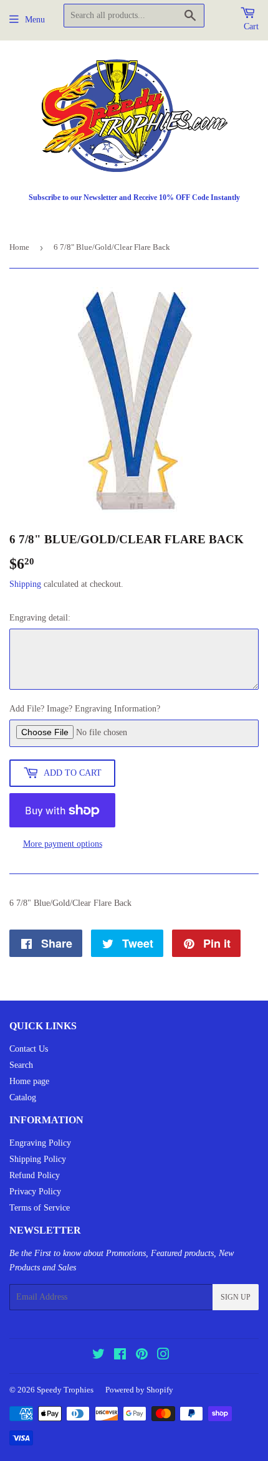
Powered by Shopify (139, 1389)
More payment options (62, 844)
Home (19, 247)
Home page (29, 1081)
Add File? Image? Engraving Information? (84, 708)
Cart (251, 26)
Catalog (22, 1097)
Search (21, 1065)
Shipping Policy (37, 1159)
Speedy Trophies (65, 1389)
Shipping (25, 584)
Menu (35, 19)
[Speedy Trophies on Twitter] (98, 1356)
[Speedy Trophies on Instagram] (163, 1356)
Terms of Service (39, 1207)
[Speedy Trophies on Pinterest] (141, 1356)
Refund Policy (34, 1175)
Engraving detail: (39, 617)
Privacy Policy (35, 1191)
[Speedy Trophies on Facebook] (120, 1356)
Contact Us (28, 1049)
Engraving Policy (40, 1143)
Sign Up (236, 1297)
